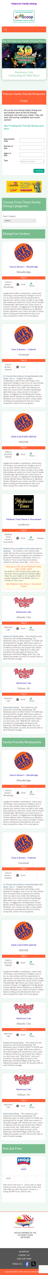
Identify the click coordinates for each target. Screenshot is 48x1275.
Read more (34, 562)
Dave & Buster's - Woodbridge (24, 267)
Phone (32, 286)
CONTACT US (24, 1255)
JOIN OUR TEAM (24, 1259)
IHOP (23, 1169)
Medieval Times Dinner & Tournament (23, 519)
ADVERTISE (24, 1252)
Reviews (40, 538)
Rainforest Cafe (23, 612)
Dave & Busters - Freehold (23, 349)
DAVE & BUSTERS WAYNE (23, 437)
